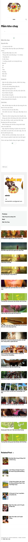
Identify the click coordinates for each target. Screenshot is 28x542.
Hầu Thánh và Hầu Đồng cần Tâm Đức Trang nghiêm (14, 416)
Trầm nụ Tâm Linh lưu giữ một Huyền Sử (11, 313)
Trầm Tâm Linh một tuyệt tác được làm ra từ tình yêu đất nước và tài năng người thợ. (14, 326)
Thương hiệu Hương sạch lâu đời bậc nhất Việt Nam (13, 301)
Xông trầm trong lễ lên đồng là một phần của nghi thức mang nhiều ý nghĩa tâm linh (13, 340)
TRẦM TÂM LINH (6, 539)
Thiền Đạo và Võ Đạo (6, 262)
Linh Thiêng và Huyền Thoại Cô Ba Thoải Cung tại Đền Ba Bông (16, 470)
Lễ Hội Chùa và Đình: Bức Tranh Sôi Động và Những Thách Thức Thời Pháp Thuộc (17, 483)
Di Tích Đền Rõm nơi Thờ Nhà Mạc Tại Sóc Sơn (12, 404)
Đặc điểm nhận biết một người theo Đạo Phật (12, 250)
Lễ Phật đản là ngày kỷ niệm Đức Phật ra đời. (12, 238)
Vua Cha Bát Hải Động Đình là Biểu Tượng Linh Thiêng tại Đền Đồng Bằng (12, 354)
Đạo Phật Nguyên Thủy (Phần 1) (9, 274)
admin (7, 195)
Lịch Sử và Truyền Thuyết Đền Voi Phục (11, 379)
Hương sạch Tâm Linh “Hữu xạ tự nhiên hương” (12, 430)
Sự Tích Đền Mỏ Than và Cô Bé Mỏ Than (10, 367)
